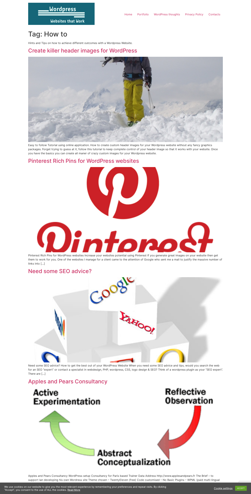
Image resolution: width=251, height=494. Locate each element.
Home (128, 14)
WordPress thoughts (167, 14)
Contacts (214, 14)
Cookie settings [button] (223, 488)
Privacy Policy (194, 14)
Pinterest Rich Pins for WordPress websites (83, 161)
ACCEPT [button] (241, 488)
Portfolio (143, 14)
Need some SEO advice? (60, 271)
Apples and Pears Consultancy (67, 381)
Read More (73, 489)
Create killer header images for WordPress (82, 50)
